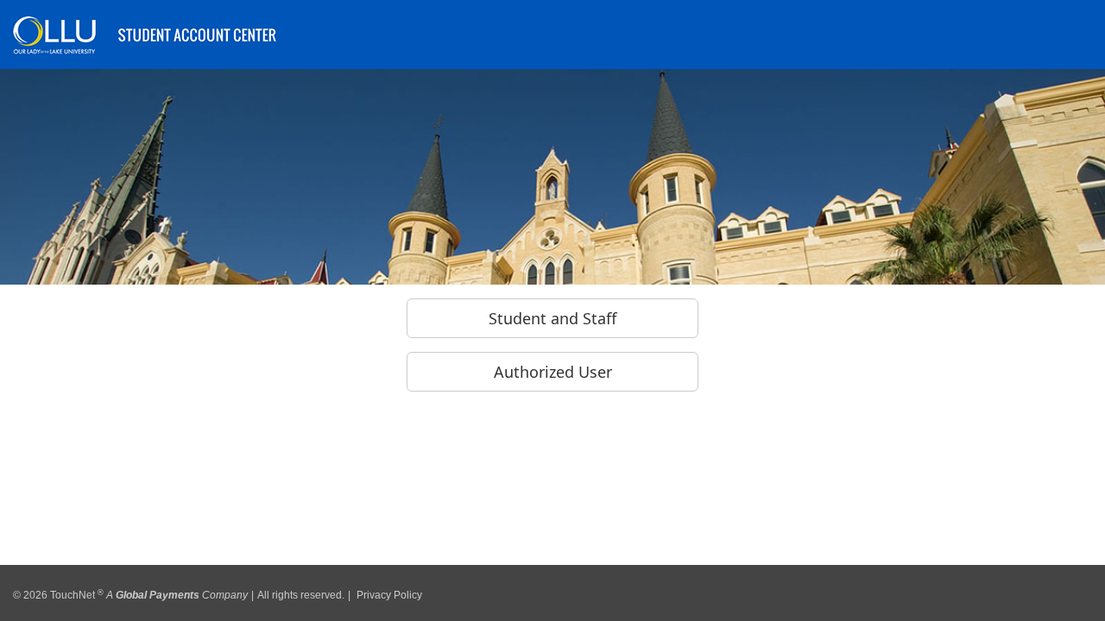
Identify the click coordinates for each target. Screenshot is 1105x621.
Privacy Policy (389, 589)
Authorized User (553, 371)
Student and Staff (552, 318)
